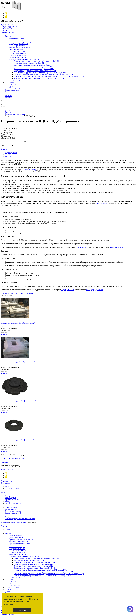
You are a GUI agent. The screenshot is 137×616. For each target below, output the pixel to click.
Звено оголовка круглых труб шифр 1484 (29, 63)
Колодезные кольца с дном (19, 40)
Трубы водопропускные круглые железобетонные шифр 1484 (36, 61)
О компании (9, 82)
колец (33, 170)
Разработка (5, 522)
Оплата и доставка (12, 90)
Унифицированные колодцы (19, 46)
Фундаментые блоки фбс (18, 57)
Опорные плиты (11, 507)
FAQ (11, 86)
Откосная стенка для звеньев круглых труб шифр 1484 (33, 67)
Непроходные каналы (17, 51)
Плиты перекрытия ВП (17, 53)
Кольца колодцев (11, 496)
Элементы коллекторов (17, 55)
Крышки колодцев (12, 500)
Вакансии (13, 84)
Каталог (8, 36)
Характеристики (11, 153)
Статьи (7, 530)
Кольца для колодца (16, 38)
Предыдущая (5, 293)
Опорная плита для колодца (19, 47)
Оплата (7, 155)
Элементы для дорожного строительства (24, 59)
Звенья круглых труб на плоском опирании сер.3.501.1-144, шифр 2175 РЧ (41, 73)
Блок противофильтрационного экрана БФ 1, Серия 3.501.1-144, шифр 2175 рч (42, 78)
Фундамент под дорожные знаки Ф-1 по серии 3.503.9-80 (35, 71)
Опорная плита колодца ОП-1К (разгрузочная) (18, 323)
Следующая (30, 293)
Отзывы (8, 92)
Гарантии (8, 98)
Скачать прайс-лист (8, 32)
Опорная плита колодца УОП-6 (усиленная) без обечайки (22, 440)
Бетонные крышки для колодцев (21, 42)
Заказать (4, 149)
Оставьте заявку (102, 203)
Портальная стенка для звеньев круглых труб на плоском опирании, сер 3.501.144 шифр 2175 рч (49, 76)
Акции (7, 94)
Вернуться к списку (18, 293)
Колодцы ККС (10, 509)
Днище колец (10, 502)
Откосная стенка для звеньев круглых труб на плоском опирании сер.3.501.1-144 (43, 74)
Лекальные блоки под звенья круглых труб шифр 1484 (34, 69)
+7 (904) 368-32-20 (82, 247)
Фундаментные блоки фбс (14, 517)
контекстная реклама (18, 522)
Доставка (8, 156)
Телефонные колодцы (17, 49)
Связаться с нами (7, 28)
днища (27, 170)
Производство (14, 88)
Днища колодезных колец (18, 44)
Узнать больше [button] (10, 605)
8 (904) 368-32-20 (7, 25)
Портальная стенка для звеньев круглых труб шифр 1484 (34, 65)
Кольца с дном (10, 498)
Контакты (8, 96)
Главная (4, 30)
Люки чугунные (15, 80)
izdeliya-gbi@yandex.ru (9, 27)
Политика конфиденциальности (12, 458)
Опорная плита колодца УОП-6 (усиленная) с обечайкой (21, 401)
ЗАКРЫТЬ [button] (22, 610)
